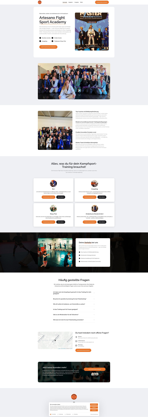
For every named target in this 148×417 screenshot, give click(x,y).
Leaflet (59, 348)
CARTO (71, 348)
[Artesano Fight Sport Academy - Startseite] (40, 2)
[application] (55, 340)
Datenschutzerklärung (94, 414)
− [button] (39, 334)
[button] (55, 340)
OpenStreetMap (63, 348)
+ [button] (39, 333)
